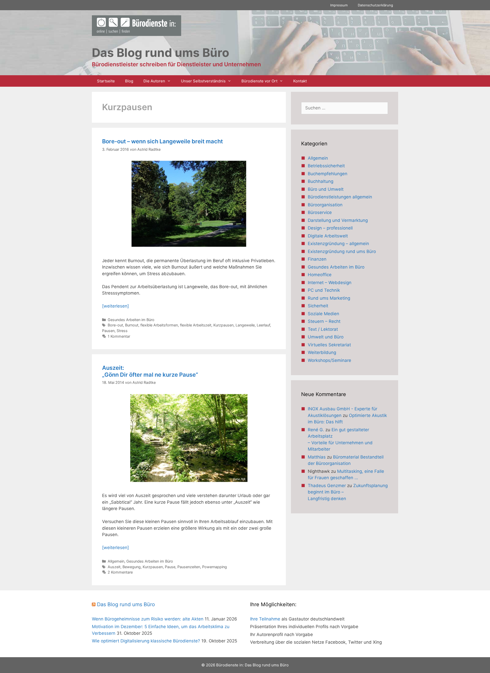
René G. (316, 429)
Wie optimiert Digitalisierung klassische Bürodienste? (146, 640)
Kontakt (300, 81)
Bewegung (131, 567)
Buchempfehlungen (327, 173)
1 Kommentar (119, 336)
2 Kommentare (120, 572)
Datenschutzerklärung (375, 5)
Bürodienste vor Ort (259, 81)
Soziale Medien (323, 313)
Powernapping (214, 567)
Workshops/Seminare (329, 360)
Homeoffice (320, 274)
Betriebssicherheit (326, 165)
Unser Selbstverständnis (203, 81)
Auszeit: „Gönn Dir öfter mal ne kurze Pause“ (150, 371)
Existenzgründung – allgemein (338, 243)
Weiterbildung (322, 352)
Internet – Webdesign (329, 282)
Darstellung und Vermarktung (338, 220)
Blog (129, 81)
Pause (170, 567)
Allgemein (116, 561)
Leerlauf (263, 325)
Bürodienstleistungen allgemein (340, 196)
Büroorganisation (325, 204)
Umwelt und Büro (326, 336)
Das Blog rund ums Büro (126, 604)
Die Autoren (154, 81)
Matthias (317, 457)
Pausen (108, 330)
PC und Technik (324, 290)
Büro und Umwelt (326, 189)
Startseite (106, 81)
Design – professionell (330, 228)
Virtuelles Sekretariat (329, 344)
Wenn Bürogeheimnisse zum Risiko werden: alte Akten (147, 618)
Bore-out (115, 325)
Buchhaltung (320, 181)
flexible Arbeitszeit (195, 325)
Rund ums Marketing (329, 298)
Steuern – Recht (324, 321)
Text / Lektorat (323, 329)
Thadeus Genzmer (327, 485)
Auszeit (114, 567)
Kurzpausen (223, 325)
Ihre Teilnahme (265, 618)
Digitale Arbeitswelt (328, 235)
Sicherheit (318, 305)
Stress (122, 330)
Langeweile (245, 325)
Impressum (339, 5)
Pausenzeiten (188, 567)
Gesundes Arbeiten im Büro (131, 320)
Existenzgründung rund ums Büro (342, 251)
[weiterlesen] (115, 306)
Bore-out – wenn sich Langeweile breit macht (162, 141)
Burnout (131, 325)
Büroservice (320, 212)
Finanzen (317, 259)
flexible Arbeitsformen (159, 325)
